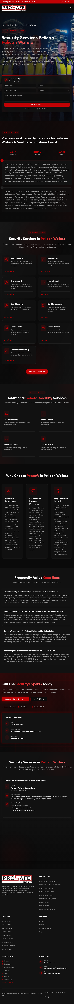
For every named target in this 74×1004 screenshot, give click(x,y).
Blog (40, 932)
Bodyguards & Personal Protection (50, 885)
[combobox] (54, 91)
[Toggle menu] (70, 8)
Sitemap (46, 997)
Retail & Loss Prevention (47, 881)
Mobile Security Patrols (46, 892)
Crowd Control (44, 902)
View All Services (35, 371)
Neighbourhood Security (47, 909)
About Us (42, 921)
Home (3, 25)
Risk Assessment (7, 928)
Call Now (40, 699)
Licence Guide (6, 932)
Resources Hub (6, 921)
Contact (41, 925)
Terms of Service (60, 992)
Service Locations (45, 928)
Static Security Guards (46, 888)
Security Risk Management (47, 899)
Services (10, 25)
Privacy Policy (48, 992)
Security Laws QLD (7, 939)
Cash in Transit (44, 906)
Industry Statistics (7, 949)
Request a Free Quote (14, 699)
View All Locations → (8, 983)
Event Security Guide (8, 942)
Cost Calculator (6, 925)
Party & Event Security (46, 895)
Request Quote (35, 104)
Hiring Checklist (6, 935)
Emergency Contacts (8, 946)
